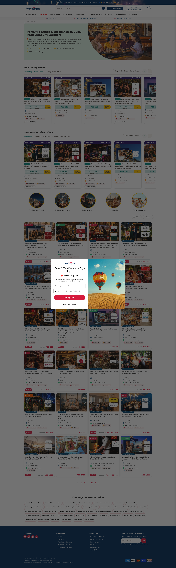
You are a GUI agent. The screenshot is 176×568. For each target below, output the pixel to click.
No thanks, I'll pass (70, 304)
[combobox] (57, 291)
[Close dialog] (122, 262)
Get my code (70, 297)
